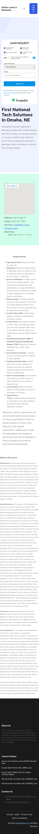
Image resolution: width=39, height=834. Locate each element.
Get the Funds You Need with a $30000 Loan (19, 783)
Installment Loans (21, 225)
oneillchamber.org (22, 823)
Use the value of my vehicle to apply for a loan (20, 57)
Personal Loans (11, 228)
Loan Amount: (9, 63)
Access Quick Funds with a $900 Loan (17, 768)
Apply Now (33, 8)
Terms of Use (12, 92)
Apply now (19, 84)
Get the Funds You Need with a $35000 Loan (19, 779)
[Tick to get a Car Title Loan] (34, 58)
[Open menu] (24, 8)
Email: (6, 72)
